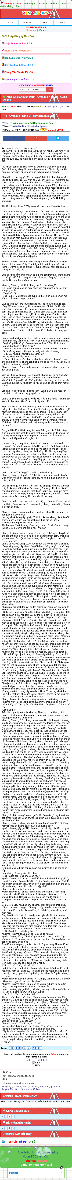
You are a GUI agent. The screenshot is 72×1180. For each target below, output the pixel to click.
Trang (5, 1086)
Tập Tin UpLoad (51, 106)
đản (58, 1086)
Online (36, 1089)
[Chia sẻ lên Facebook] (14, 138)
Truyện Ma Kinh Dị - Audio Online (28, 126)
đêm (47, 1086)
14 (34, 1048)
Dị (22, 1089)
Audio (29, 1089)
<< (11, 1048)
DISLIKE (41, 1060)
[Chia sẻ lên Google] (36, 138)
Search (5, 106)
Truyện (5, 1089)
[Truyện (17, 1086)
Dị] (36, 1086)
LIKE (30, 1060)
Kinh (31, 1086)
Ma (24, 1086)
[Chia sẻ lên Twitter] (58, 138)
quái (53, 1086)
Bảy (41, 1086)
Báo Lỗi (37, 106)
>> (39, 1048)
